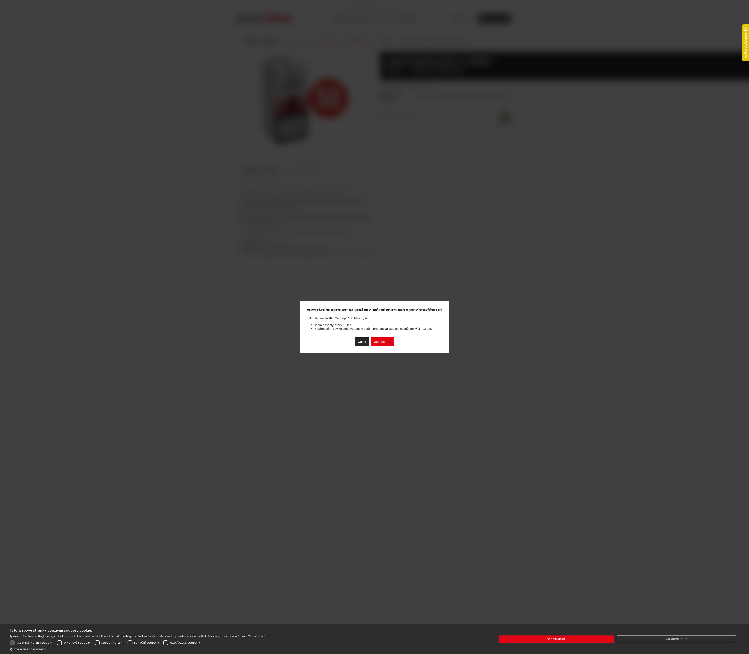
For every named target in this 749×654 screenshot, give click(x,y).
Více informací (256, 636)
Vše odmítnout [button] (676, 639)
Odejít (362, 341)
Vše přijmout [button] (556, 639)
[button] (137, 649)
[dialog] (374, 639)
